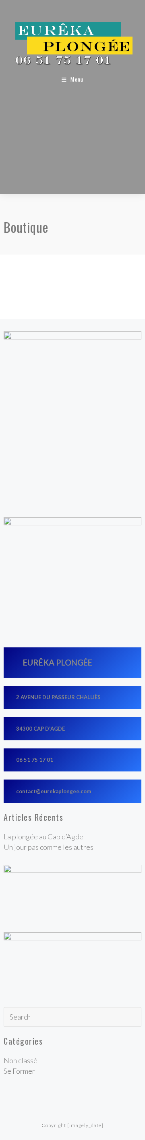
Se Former (19, 1070)
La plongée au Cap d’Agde (43, 836)
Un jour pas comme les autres (48, 847)
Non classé (20, 1060)
